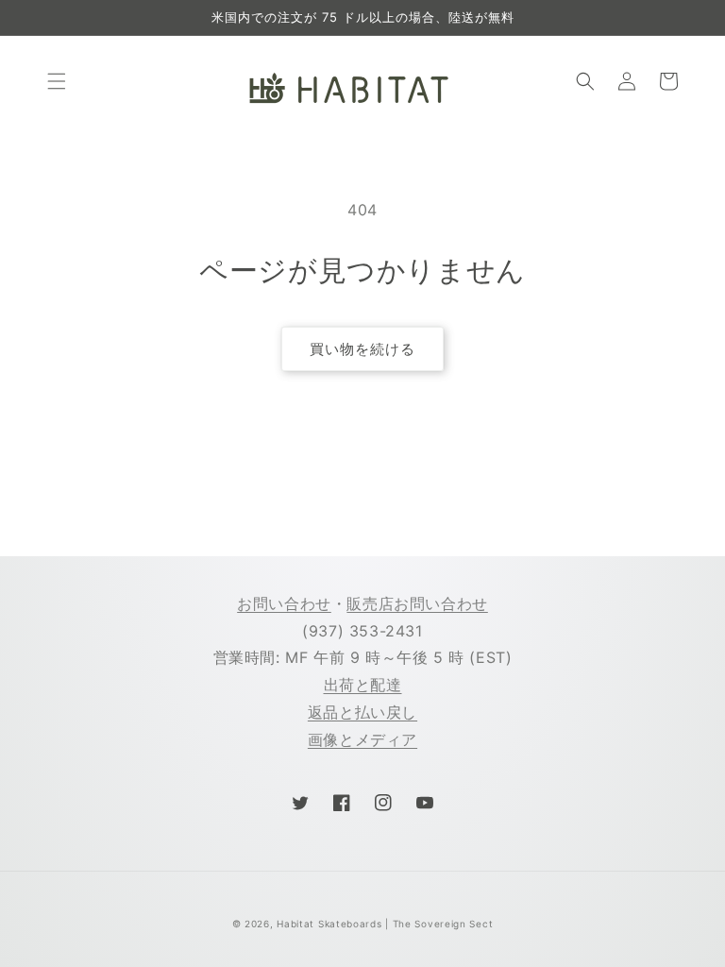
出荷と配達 (363, 684)
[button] (56, 81)
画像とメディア (362, 739)
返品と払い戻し (362, 712)
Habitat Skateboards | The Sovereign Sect (385, 923)
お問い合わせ (284, 603)
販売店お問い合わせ (416, 603)
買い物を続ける (362, 349)
